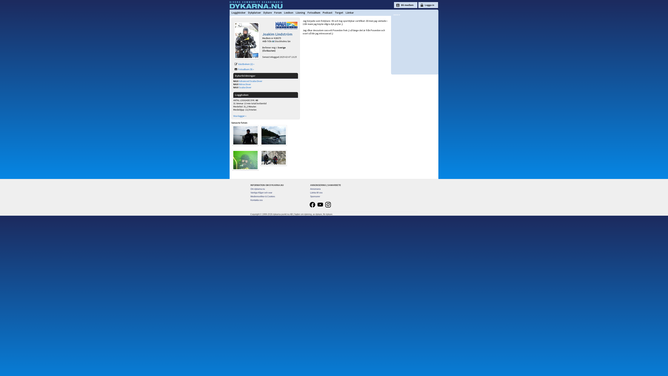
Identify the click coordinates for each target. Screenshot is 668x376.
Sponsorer (315, 196)
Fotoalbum (314, 12)
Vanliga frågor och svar (261, 192)
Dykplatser (254, 12)
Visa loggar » (239, 116)
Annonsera (315, 189)
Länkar (350, 12)
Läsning (300, 12)
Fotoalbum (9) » (246, 69)
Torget (339, 12)
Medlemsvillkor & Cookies (262, 196)
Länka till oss (316, 192)
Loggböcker (239, 12)
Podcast (327, 12)
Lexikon (288, 12)
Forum (278, 12)
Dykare (267, 12)
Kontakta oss (256, 200)
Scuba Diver (245, 87)
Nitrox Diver (245, 84)
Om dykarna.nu (257, 189)
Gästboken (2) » (246, 64)
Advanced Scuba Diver (250, 81)
